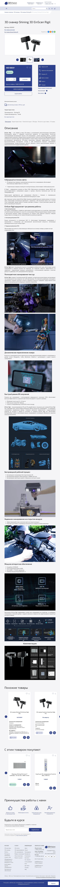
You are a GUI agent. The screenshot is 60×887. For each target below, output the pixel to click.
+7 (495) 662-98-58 (39, 856)
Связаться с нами (39, 845)
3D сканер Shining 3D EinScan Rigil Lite (19, 712)
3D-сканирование (19, 852)
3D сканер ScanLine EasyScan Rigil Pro (45, 712)
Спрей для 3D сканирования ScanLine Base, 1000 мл (46, 774)
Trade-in (43, 81)
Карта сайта (47, 875)
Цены (26, 848)
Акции (26, 850)
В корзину (25, 79)
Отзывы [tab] (52, 121)
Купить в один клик (18, 89)
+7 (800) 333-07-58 (49, 3)
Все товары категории (10, 29)
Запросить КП (45, 66)
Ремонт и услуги (18, 857)
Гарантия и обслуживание (47, 70)
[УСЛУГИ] (9, 8)
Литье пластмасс (19, 856)
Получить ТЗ (44, 74)
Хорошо (53, 883)
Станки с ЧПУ (8, 857)
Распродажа (28, 852)
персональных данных (21, 835)
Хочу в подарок (41, 90)
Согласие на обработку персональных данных (45, 877)
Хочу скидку (41, 93)
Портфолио (27, 854)
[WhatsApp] (54, 32)
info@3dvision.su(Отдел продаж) (39, 862)
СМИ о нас (11, 875)
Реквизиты (53, 875)
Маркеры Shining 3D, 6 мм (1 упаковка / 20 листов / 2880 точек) (19, 774)
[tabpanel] (30, 403)
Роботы (6, 852)
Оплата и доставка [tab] (43, 121)
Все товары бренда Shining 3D (11, 32)
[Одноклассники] (50, 32)
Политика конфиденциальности (48, 879)
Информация (28, 845)
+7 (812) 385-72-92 (39, 853)
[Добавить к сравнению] (30, 68)
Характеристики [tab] (17, 121)
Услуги (16, 845)
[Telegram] (52, 32)
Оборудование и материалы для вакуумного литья (9, 861)
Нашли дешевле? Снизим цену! (45, 88)
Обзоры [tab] (34, 121)
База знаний (42, 875)
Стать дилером (28, 861)
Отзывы (27, 867)
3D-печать (17, 848)
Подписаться (35, 829)
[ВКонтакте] (48, 32)
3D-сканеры (7, 850)
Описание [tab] (8, 121)
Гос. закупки (27, 859)
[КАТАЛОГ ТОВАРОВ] (6, 8)
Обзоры (6, 875)
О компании (27, 856)
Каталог (7, 845)
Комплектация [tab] (27, 121)
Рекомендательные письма (19, 875)
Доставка (27, 865)
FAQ (26, 869)
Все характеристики (9, 117)
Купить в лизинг (45, 77)
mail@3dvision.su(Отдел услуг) (39, 866)
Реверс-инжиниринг (19, 854)
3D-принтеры (8, 848)
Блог (26, 863)
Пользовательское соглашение (32, 875)
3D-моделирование (19, 850)
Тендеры (43, 84)
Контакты (27, 857)
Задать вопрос (18, 93)
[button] (17, 59)
